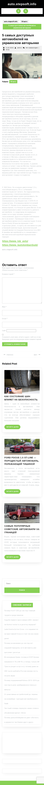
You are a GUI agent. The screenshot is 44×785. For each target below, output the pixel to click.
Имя (4, 307)
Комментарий (8, 274)
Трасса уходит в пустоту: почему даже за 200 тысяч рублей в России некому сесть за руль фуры (21, 671)
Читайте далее (13, 426)
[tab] (18, 11)
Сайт (4, 330)
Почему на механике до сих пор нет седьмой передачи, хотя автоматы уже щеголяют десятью (20, 647)
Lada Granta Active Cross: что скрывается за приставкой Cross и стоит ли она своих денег (21, 633)
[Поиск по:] (22, 584)
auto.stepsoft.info (22, 4)
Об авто (24, 21)
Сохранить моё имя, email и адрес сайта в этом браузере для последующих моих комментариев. (22, 338)
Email (5, 318)
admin (19, 48)
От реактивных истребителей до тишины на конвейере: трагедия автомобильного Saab (21, 698)
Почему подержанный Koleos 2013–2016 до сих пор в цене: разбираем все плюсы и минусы (21, 685)
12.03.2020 (9, 48)
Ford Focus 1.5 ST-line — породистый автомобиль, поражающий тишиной (21, 460)
